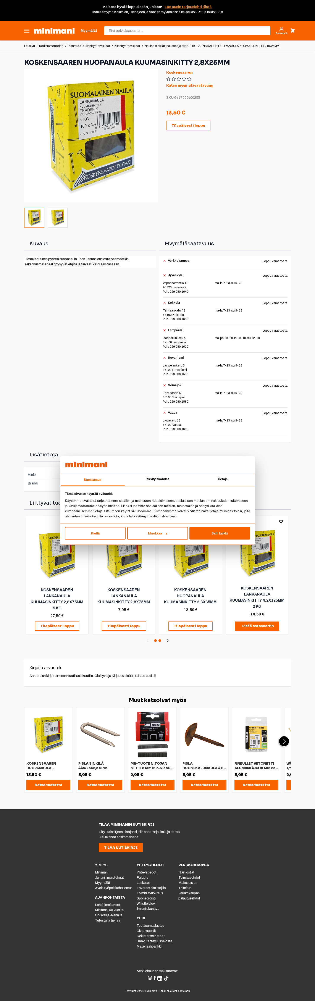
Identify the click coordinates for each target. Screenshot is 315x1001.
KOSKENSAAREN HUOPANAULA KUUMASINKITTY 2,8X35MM (190, 596)
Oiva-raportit (146, 931)
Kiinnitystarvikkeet (127, 46)
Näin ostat (186, 872)
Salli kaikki (220, 533)
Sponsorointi (146, 898)
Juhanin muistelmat (109, 877)
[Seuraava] (167, 640)
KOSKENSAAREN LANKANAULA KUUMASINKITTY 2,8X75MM (123, 596)
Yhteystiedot (147, 872)
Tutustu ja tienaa (107, 920)
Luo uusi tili (148, 676)
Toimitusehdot (189, 877)
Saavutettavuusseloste (154, 941)
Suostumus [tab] (92, 479)
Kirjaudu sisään (123, 676)
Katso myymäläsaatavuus (189, 85)
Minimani (101, 872)
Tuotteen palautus (151, 925)
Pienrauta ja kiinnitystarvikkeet (89, 46)
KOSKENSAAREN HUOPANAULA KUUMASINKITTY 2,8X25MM (235, 46)
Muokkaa (155, 533)
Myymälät (102, 883)
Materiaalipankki (149, 946)
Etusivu (29, 46)
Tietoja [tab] (222, 479)
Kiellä (95, 533)
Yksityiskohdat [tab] (157, 479)
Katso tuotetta (48, 785)
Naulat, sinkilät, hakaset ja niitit (166, 46)
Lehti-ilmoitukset (107, 905)
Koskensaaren (179, 72)
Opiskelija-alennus (108, 915)
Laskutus (143, 883)
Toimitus (184, 888)
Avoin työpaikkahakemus (113, 888)
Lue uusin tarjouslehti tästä (188, 7)
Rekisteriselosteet (151, 936)
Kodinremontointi (51, 46)
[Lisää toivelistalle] (281, 521)
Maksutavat (187, 883)
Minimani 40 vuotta (109, 910)
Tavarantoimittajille (151, 888)
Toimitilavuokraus (150, 893)
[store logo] (54, 31)
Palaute (143, 877)
